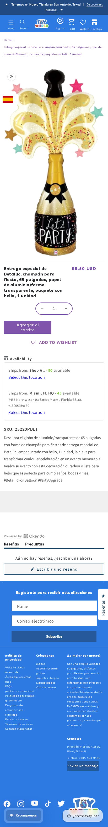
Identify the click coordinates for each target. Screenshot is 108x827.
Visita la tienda (15, 667)
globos (41, 664)
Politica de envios (17, 719)
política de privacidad (19, 691)
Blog (8, 681)
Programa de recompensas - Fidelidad (15, 710)
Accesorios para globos (47, 671)
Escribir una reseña (65, 570)
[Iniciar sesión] (60, 21)
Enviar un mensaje (83, 766)
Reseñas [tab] (11, 545)
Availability (21, 358)
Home (8, 40)
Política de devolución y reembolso (20, 698)
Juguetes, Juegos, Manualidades (48, 680)
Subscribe (54, 636)
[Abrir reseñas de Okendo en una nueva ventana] (24, 536)
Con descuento (46, 687)
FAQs (8, 686)
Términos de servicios (19, 724)
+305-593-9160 (89, 758)
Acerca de (11, 672)
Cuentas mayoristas (19, 729)
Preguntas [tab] (34, 545)
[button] (11, 22)
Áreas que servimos (18, 677)
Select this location (26, 377)
